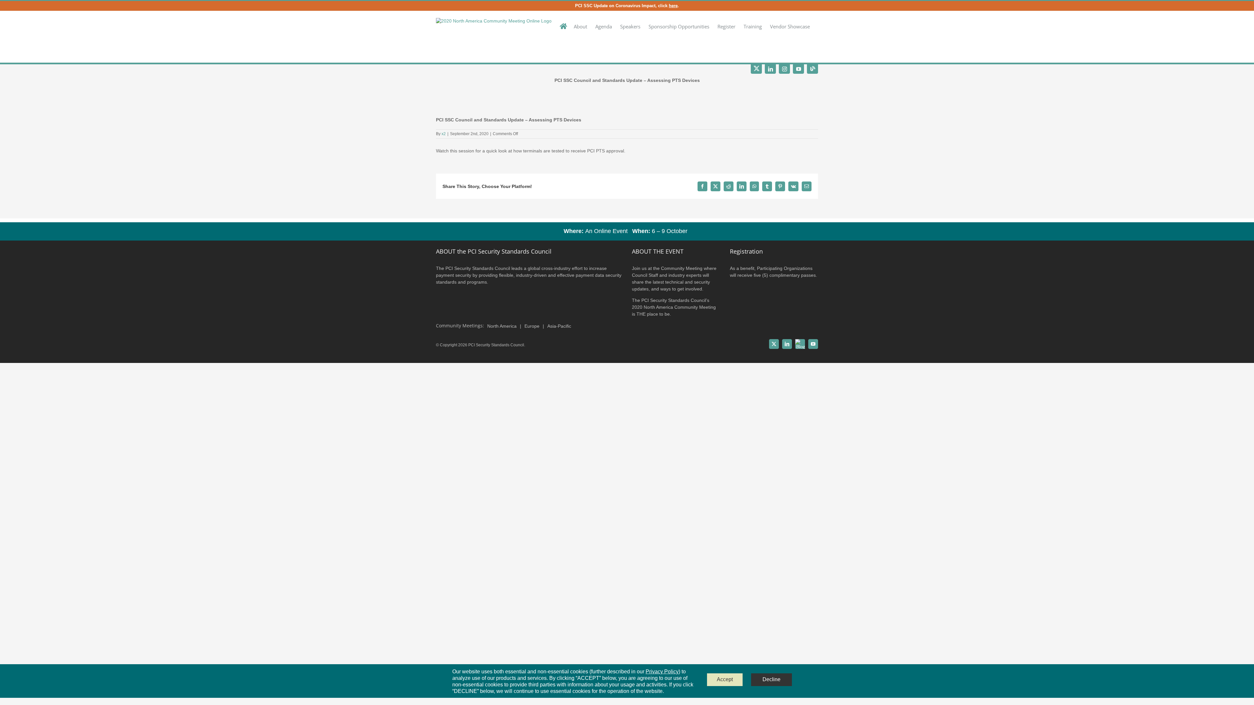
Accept (725, 679)
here (673, 5)
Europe (531, 326)
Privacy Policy (662, 671)
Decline (771, 679)
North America (502, 326)
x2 (444, 134)
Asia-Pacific (559, 326)
